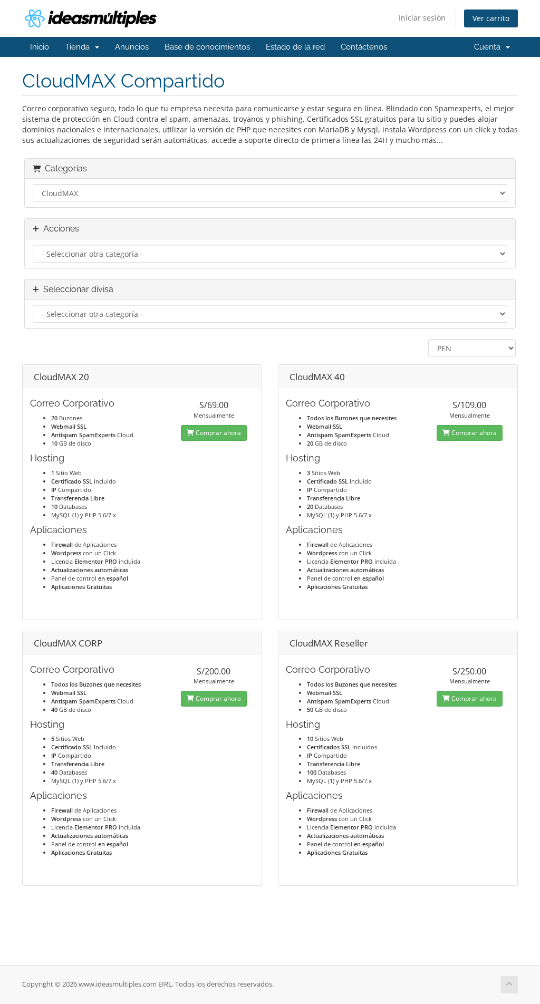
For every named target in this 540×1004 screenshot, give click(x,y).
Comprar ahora (217, 432)
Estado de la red (295, 47)
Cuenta (489, 47)
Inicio (39, 47)
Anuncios (132, 47)
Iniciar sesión (422, 18)
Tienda (79, 47)
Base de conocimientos (207, 47)
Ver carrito (490, 18)
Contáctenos (364, 47)
